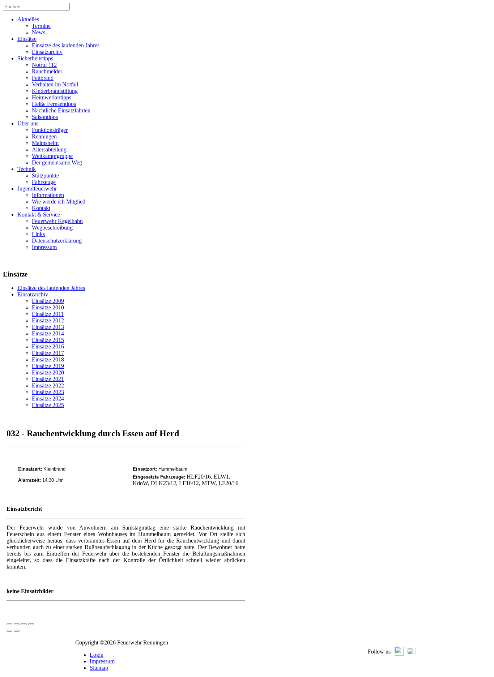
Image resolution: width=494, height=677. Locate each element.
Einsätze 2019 (48, 366)
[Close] (9, 624)
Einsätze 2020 (48, 372)
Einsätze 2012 (48, 320)
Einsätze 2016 (48, 346)
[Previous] (9, 631)
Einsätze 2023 (48, 392)
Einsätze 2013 (48, 327)
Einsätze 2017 (48, 353)
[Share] (17, 624)
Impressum (102, 661)
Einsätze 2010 (48, 307)
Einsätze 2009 (48, 301)
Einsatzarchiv (32, 294)
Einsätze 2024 (48, 398)
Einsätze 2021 (48, 379)
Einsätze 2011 (48, 314)
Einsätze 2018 (48, 359)
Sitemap (99, 668)
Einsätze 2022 (48, 385)
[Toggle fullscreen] (24, 624)
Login (96, 655)
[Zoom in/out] (31, 624)
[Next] (17, 631)
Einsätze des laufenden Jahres (51, 288)
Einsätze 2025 (48, 405)
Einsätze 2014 (48, 333)
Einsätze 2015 (48, 340)
